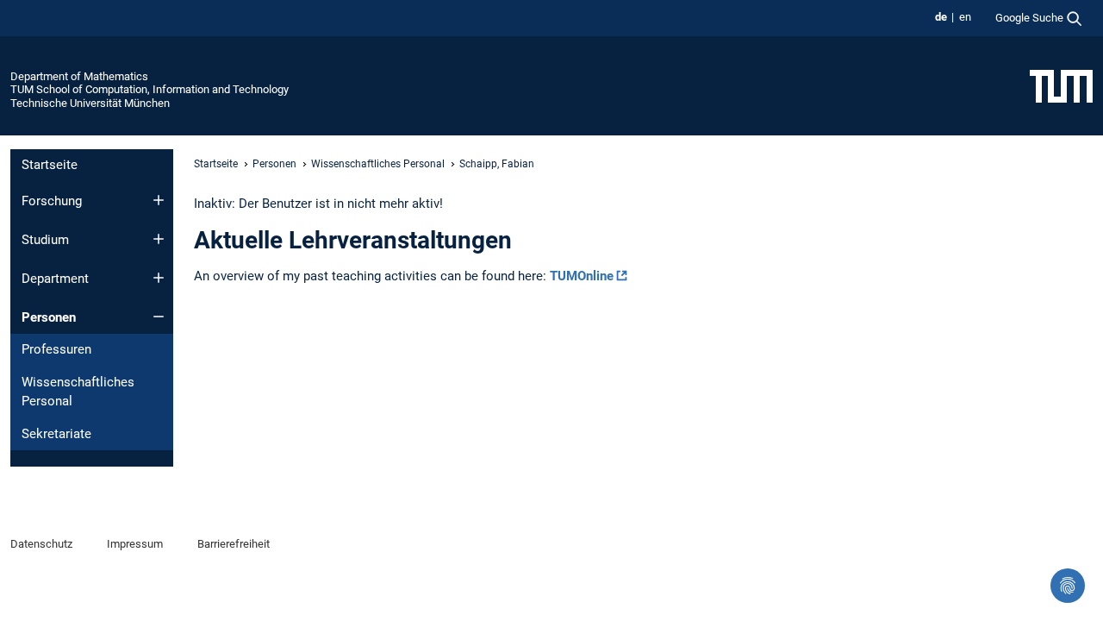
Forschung (52, 201)
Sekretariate (56, 434)
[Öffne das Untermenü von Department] (158, 277)
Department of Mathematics (79, 76)
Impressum (135, 543)
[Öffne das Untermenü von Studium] (158, 239)
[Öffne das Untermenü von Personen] (158, 316)
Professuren (56, 349)
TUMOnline (582, 276)
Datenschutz (41, 543)
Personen (49, 317)
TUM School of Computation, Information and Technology (149, 89)
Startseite (50, 164)
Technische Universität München (90, 103)
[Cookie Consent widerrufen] (1067, 585)
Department (55, 278)
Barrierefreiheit (233, 543)
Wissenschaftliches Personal (78, 392)
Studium (45, 240)
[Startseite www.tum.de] (1061, 85)
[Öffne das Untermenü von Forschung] (158, 200)
